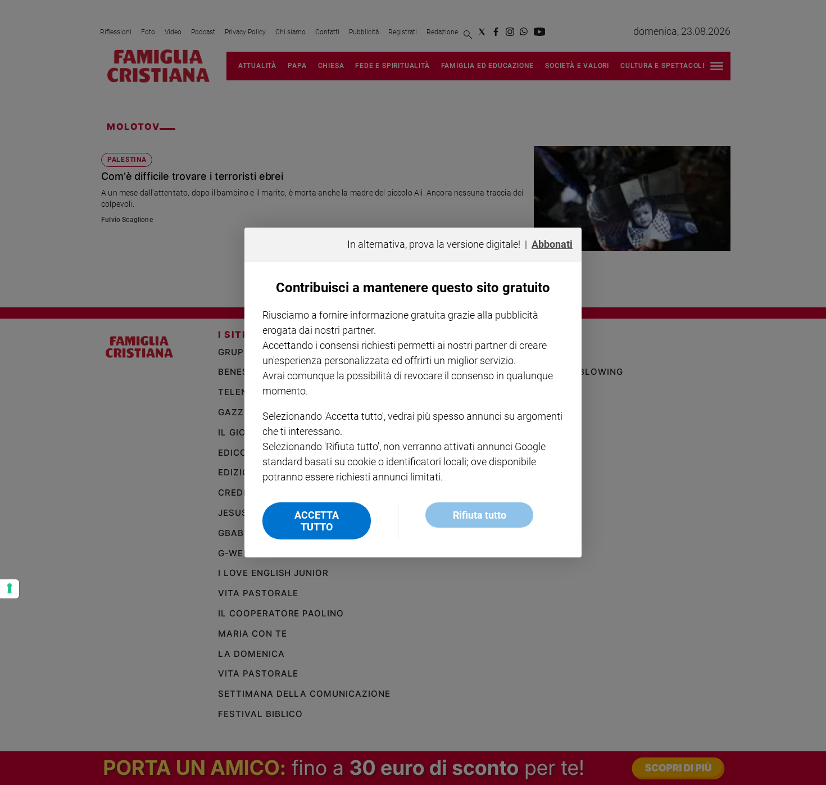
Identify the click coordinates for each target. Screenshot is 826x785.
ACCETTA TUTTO (316, 521)
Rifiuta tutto (479, 515)
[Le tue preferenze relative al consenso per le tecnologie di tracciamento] (9, 588)
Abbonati (552, 244)
